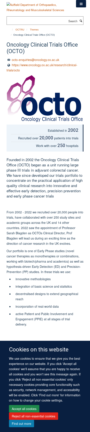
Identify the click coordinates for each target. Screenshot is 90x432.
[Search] (80, 20)
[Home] (10, 29)
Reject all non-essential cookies (33, 416)
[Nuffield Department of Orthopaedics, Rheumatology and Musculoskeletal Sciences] (38, 6)
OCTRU (20, 29)
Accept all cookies (24, 409)
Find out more (21, 423)
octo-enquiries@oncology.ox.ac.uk (35, 59)
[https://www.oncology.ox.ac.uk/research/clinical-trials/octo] (45, 98)
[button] (81, 3)
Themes (34, 29)
